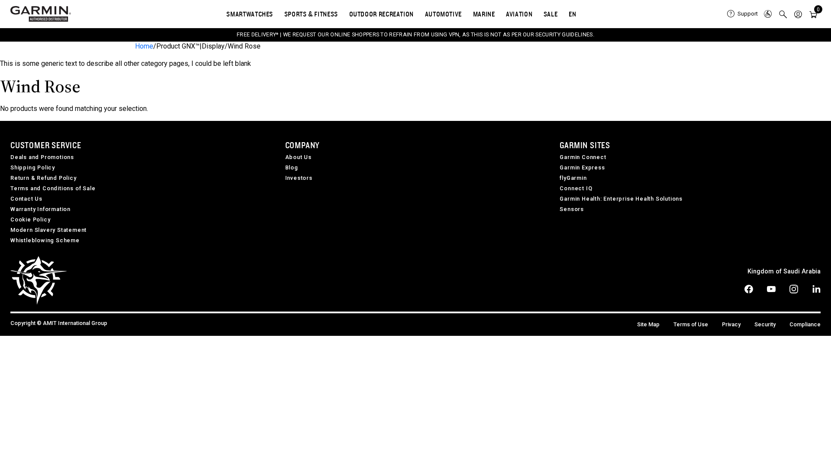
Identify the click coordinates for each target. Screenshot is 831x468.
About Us (298, 157)
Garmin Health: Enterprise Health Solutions (621, 198)
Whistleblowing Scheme (45, 240)
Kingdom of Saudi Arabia (784, 271)
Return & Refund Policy (43, 178)
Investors (298, 178)
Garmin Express (582, 167)
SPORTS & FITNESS (311, 14)
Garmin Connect (583, 157)
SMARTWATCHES (249, 14)
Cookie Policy (30, 219)
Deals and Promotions (42, 157)
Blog (291, 167)
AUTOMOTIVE (443, 14)
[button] (798, 14)
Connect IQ (576, 188)
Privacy (731, 324)
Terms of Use (690, 324)
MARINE (484, 14)
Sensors (572, 209)
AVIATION (519, 14)
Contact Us (26, 198)
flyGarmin (573, 178)
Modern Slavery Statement (48, 230)
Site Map (648, 324)
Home (144, 46)
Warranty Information (40, 209)
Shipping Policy (32, 167)
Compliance (805, 324)
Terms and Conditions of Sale (52, 188)
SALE (551, 14)
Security (765, 324)
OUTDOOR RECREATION (381, 14)
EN (572, 14)
